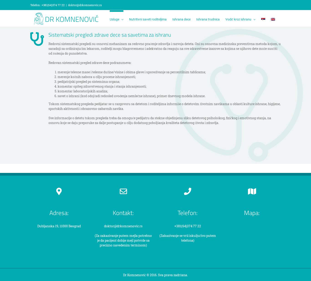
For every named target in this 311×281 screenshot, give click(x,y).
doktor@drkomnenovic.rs (85, 5)
